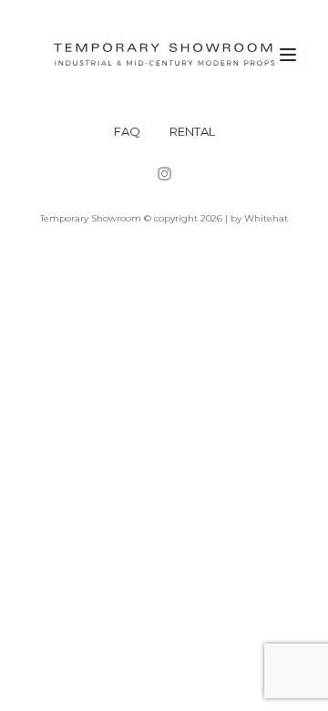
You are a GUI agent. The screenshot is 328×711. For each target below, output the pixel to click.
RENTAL (192, 132)
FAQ (127, 132)
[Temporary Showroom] (164, 54)
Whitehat (266, 218)
